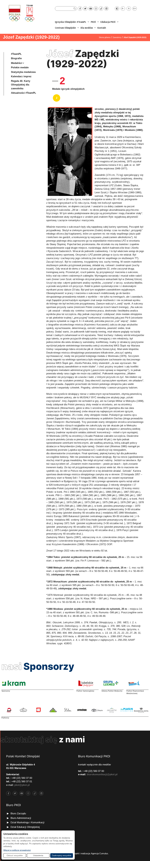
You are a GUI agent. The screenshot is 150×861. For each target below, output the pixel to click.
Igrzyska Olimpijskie (65, 21)
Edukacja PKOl (107, 21)
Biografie (16, 58)
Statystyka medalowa (23, 72)
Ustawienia (38, 855)
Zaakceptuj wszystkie (61, 855)
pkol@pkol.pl (22, 785)
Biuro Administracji (21, 818)
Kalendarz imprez (21, 76)
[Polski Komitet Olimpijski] (21, 13)
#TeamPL (81, 21)
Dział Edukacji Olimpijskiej (25, 827)
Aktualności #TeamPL (23, 92)
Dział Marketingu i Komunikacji (27, 822)
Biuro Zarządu (18, 813)
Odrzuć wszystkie (15, 855)
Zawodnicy (117, 37)
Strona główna (104, 37)
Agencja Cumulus (99, 853)
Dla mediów (87, 27)
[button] (88, 22)
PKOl (93, 21)
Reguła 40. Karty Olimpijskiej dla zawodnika (20, 85)
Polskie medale (20, 67)
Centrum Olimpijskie (65, 27)
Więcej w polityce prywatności (17, 850)
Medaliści (16, 63)
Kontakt (101, 27)
